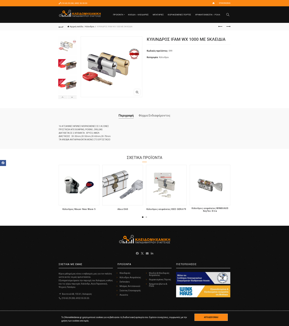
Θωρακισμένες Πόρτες (160, 279)
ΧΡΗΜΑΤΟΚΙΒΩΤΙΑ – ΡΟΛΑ (207, 14)
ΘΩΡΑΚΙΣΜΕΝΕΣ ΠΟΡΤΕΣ (179, 14)
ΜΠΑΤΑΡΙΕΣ (158, 14)
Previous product (220, 27)
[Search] (227, 14)
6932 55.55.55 (81, 3)
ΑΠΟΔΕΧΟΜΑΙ (211, 317)
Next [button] (72, 97)
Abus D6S (122, 209)
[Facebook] (3, 163)
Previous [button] (62, 97)
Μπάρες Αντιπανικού (130, 286)
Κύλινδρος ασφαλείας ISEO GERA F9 (166, 209)
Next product (228, 27)
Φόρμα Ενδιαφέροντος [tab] (154, 115)
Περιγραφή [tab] (126, 115)
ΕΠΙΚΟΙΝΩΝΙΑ (224, 3)
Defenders (125, 282)
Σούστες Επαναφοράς (130, 290)
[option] (67, 46)
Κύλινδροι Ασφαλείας (130, 277)
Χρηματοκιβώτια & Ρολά (158, 285)
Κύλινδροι (89, 26)
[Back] (61, 27)
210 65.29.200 (67, 3)
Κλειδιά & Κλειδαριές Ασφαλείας (159, 274)
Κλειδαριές (125, 273)
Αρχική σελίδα (76, 26)
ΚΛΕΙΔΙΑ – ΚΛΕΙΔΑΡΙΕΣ (138, 14)
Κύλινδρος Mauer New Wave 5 (79, 209)
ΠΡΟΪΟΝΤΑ (118, 14)
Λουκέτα (124, 295)
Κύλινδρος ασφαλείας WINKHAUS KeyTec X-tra (210, 209)
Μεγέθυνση (137, 92)
